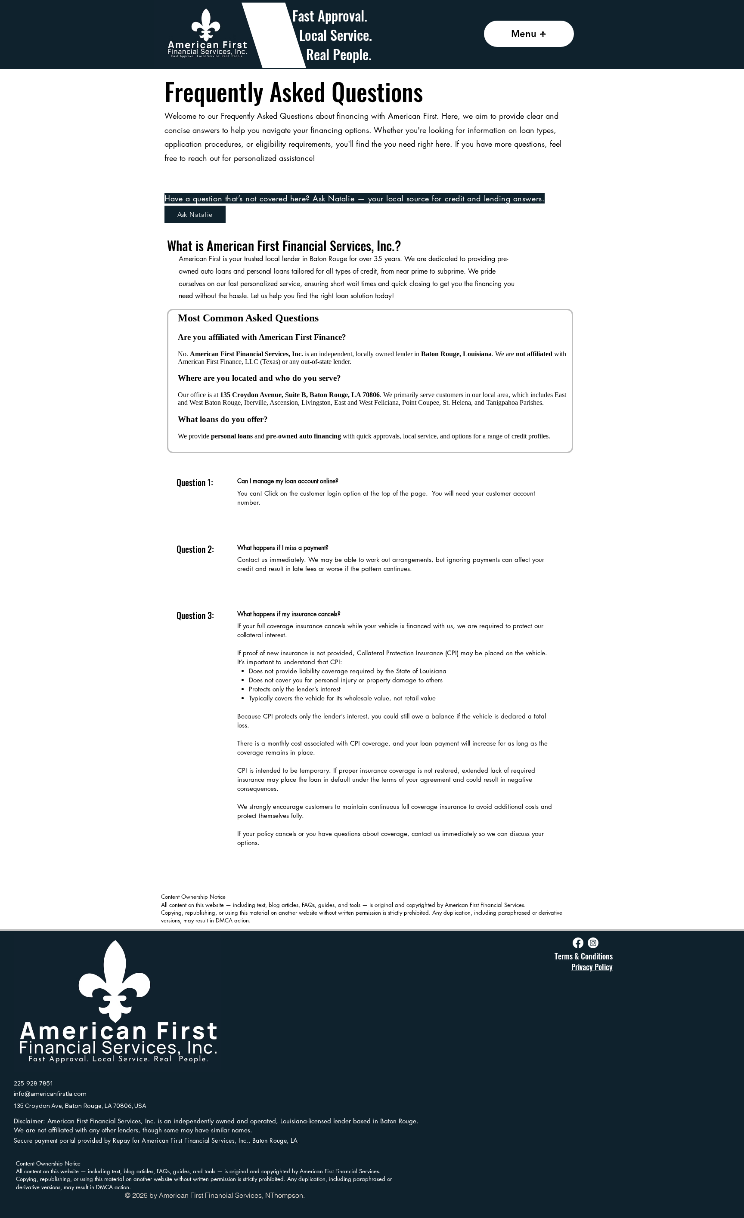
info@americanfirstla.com (50, 1094)
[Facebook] (578, 942)
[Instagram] (593, 942)
